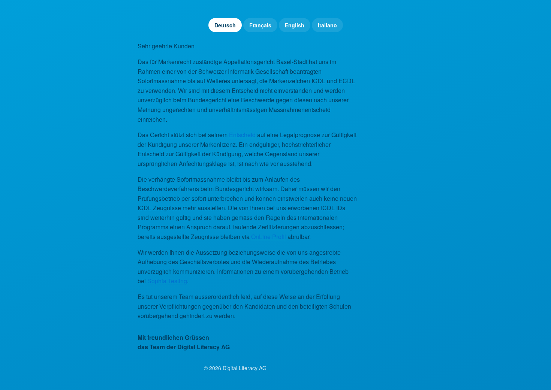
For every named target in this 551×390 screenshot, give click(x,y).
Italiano (327, 25)
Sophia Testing (167, 280)
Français (260, 25)
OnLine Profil (268, 236)
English (294, 25)
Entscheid (242, 134)
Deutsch (225, 25)
